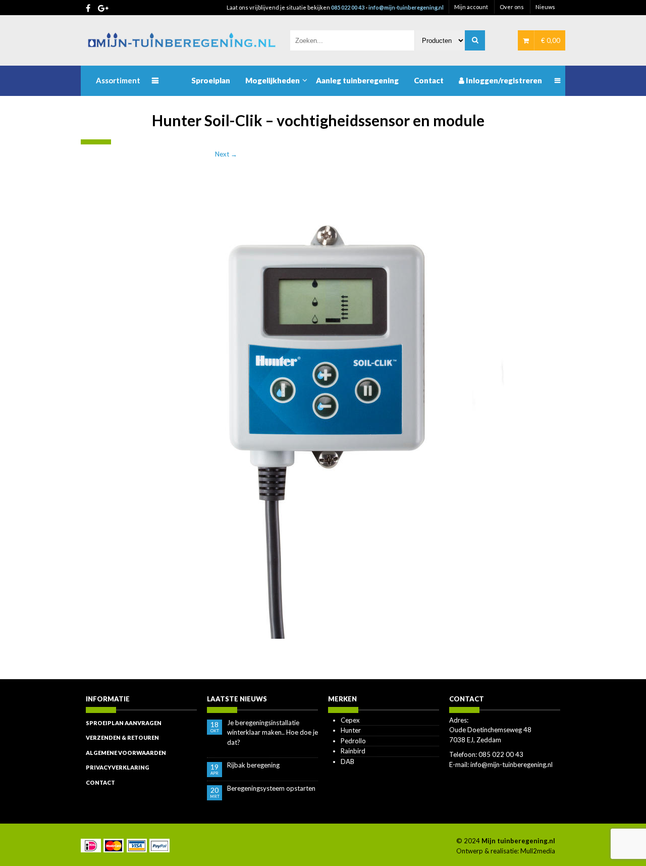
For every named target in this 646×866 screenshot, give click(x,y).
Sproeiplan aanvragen (124, 723)
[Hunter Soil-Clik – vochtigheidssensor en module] (323, 410)
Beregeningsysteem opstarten (271, 788)
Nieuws (545, 7)
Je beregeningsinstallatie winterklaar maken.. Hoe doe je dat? (272, 732)
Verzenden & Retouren (122, 737)
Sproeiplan (210, 80)
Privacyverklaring (117, 767)
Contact (429, 80)
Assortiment (118, 80)
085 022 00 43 (347, 7)
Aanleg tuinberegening (357, 80)
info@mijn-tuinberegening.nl (406, 7)
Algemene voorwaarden (126, 752)
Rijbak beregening (253, 765)
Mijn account (471, 7)
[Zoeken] (475, 40)
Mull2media (537, 851)
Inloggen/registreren (503, 80)
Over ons (512, 7)
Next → (226, 154)
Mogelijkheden (272, 80)
